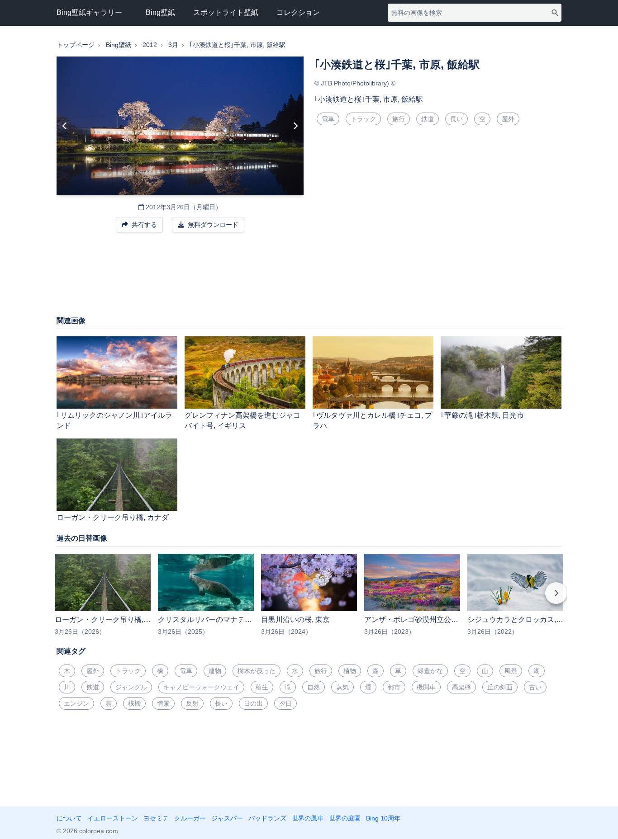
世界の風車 (307, 818)
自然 (313, 687)
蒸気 (342, 687)
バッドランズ (267, 818)
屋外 (508, 119)
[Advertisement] (309, 278)
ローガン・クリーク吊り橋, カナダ (113, 517)
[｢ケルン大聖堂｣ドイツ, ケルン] (65, 126)
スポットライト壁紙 (225, 12)
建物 (215, 670)
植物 (349, 670)
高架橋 (461, 687)
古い (535, 687)
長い (456, 119)
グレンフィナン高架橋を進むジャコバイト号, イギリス (242, 420)
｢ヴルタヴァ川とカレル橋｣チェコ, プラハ (372, 420)
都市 (394, 687)
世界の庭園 (345, 818)
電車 (328, 119)
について (69, 818)
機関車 (426, 687)
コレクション (298, 12)
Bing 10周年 (383, 818)
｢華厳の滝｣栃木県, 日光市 (482, 415)
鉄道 (427, 119)
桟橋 (134, 703)
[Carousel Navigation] (309, 599)
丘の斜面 (500, 687)
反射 (192, 703)
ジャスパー (227, 818)
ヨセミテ (156, 818)
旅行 (398, 119)
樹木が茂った (257, 670)
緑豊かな (430, 670)
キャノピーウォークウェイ (201, 687)
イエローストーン (112, 818)
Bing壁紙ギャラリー (89, 12)
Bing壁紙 (160, 12)
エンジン (76, 703)
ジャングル (131, 687)
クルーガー (190, 818)
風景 (510, 670)
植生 (262, 687)
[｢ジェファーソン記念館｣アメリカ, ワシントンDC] (295, 126)
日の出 (253, 703)
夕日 (285, 703)
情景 (163, 703)
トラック (363, 119)
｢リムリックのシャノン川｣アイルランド (114, 420)
